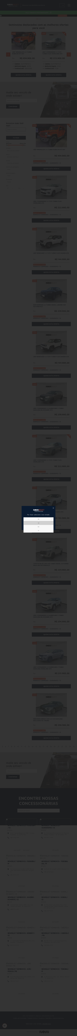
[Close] (53, 508)
